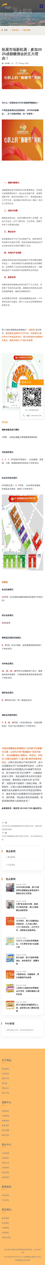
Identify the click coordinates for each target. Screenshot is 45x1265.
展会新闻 (26, 30)
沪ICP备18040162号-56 (13, 1257)
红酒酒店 (5, 1233)
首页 (6, 30)
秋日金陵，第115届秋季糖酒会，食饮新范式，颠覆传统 (27, 960)
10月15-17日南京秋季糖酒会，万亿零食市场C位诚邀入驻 (27, 944)
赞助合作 (5, 1088)
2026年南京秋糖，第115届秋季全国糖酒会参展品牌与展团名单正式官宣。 (27, 890)
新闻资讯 (15, 30)
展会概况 (5, 1069)
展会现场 (5, 1172)
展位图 (4, 1083)
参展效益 (5, 1111)
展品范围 (5, 1130)
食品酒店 (5, 1218)
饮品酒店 (5, 1223)
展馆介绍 (5, 1163)
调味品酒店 (6, 1237)
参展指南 (5, 1121)
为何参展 (5, 1116)
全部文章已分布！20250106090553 (19, 1030)
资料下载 (5, 1093)
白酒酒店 (5, 1228)
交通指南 (5, 1168)
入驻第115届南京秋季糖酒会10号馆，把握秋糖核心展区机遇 (27, 991)
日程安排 (5, 1074)
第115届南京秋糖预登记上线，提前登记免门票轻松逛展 (27, 1008)
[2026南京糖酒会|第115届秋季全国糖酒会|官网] (10, 6)
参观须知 (5, 1177)
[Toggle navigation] (41, 6)
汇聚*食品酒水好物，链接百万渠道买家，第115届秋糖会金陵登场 (27, 907)
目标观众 (5, 1158)
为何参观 (5, 1153)
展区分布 (5, 1078)
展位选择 (5, 1135)
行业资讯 (11, 865)
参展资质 (5, 1125)
